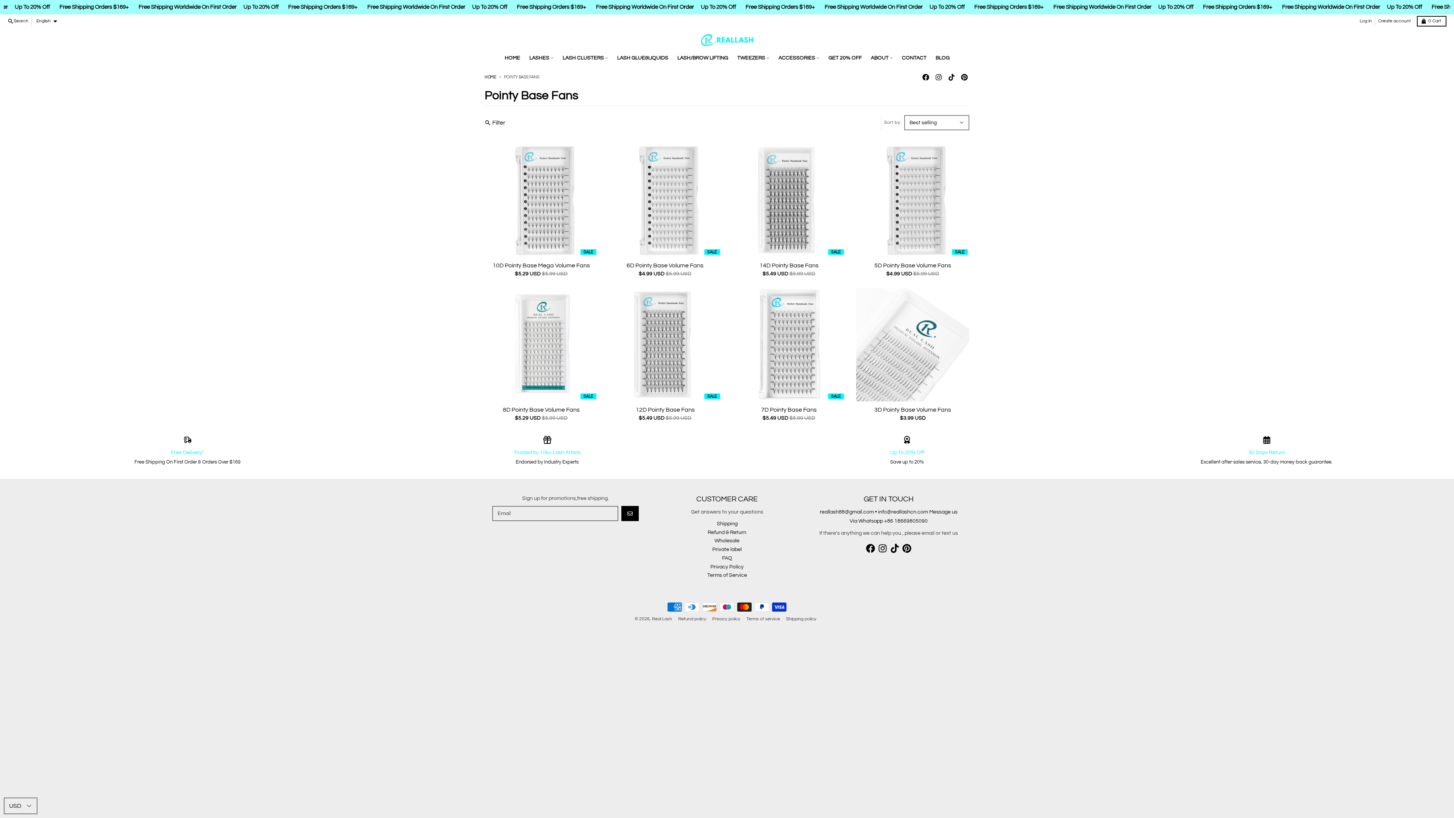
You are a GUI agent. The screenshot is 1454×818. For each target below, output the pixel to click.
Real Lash (662, 619)
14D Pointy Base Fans (789, 265)
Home (490, 77)
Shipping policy (801, 619)
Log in (1366, 21)
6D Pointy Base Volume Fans (665, 265)
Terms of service (763, 619)
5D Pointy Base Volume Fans (912, 265)
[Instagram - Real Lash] (939, 77)
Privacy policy (726, 619)
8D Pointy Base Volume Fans (541, 410)
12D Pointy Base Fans (665, 410)
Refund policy (692, 619)
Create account (1394, 21)
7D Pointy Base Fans (789, 410)
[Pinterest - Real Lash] (964, 77)
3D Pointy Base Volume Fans (912, 410)
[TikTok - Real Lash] (951, 77)
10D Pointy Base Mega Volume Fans (541, 265)
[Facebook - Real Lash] (926, 77)
